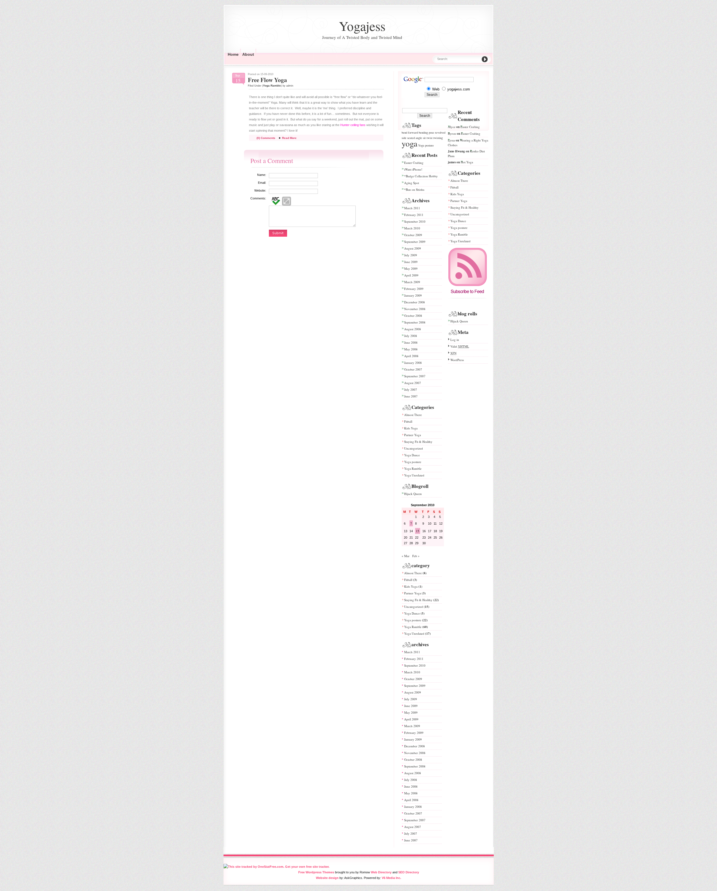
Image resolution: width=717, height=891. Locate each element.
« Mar (405, 556)
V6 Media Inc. (391, 878)
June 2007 (411, 396)
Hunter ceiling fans (353, 125)
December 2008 (414, 302)
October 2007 (413, 369)
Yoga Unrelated (414, 475)
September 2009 (414, 241)
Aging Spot (411, 183)
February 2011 (413, 215)
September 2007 (414, 376)
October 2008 (413, 315)
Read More (289, 137)
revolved (440, 132)
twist (429, 138)
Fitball (408, 421)
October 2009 (413, 235)
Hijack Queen (413, 494)
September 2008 (414, 322)
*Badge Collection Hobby (421, 176)
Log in (454, 340)
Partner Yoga (412, 435)
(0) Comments (266, 137)
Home (233, 54)
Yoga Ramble (272, 85)
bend (404, 132)
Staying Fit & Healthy (418, 441)
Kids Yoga (411, 428)
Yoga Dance (412, 455)
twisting (438, 138)
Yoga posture (426, 145)
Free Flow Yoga (267, 80)
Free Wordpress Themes (316, 872)
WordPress (457, 360)
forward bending (418, 132)
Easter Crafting (413, 162)
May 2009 (411, 268)
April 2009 (411, 275)
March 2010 (412, 228)
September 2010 (414, 221)
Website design (327, 878)
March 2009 (412, 282)
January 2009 (413, 295)
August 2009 (412, 248)
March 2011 (412, 208)
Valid (459, 346)
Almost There (413, 415)
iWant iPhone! (413, 169)
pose (431, 132)
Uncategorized (413, 448)
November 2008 (414, 309)
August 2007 (412, 383)
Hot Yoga (467, 162)
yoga (409, 143)
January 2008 (413, 362)
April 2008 (411, 356)
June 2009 (411, 262)
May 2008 (411, 349)
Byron (452, 133)
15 (417, 531)
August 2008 (412, 329)
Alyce (451, 127)
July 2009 (410, 255)
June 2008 (411, 342)
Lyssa (451, 140)
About (248, 54)
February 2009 (413, 289)
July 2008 (410, 336)
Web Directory (381, 872)
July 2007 (410, 389)
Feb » (416, 556)
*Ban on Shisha (414, 189)
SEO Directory (408, 872)
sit (424, 138)
